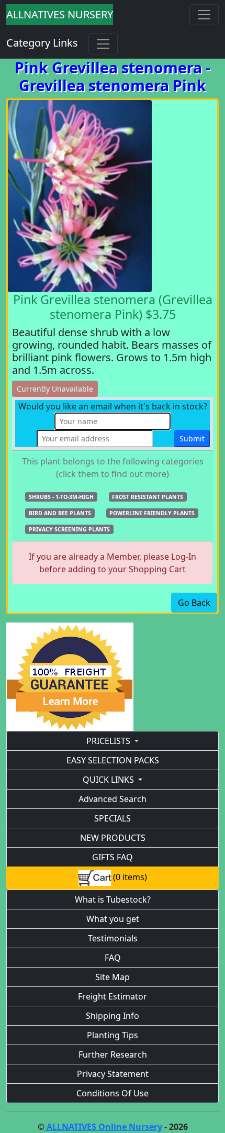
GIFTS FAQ (112, 857)
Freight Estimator (112, 996)
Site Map (112, 977)
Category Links (42, 43)
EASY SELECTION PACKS (112, 760)
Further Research (112, 1054)
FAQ (113, 957)
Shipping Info (112, 1015)
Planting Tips (112, 1035)
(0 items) (129, 877)
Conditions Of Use (112, 1093)
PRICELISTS (108, 741)
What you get (112, 919)
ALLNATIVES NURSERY (59, 14)
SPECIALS (112, 818)
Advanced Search (112, 799)
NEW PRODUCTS (112, 837)
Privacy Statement (113, 1074)
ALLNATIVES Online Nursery (103, 1126)
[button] (61, 496)
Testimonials (113, 938)
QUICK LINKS (108, 779)
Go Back (194, 602)
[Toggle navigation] (204, 14)
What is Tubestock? (113, 899)
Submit (192, 438)
